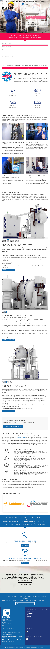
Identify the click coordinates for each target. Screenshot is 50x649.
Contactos (45, 8)
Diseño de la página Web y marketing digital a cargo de (28, 647)
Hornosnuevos (37, 106)
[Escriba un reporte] (27, 639)
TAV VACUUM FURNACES (20, 437)
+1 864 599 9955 (41, 1)
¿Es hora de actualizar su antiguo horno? (11, 639)
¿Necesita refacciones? (7, 634)
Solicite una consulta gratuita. (25, 68)
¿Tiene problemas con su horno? (9, 631)
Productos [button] (18, 8)
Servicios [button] (25, 8)
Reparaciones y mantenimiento (25, 541)
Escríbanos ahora (26, 584)
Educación (31, 8)
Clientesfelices (37, 94)
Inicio (13, 8)
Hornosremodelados (13, 106)
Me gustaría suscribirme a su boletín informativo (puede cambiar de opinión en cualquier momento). (25, 65)
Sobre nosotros (38, 8)
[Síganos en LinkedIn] (23, 4)
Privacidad (28, 616)
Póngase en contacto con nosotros (26, 604)
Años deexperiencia (12, 94)
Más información (25, 545)
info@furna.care (34, 1)
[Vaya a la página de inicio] (2, 7)
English (26, 4)
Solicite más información (8, 269)
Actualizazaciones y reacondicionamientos (25, 558)
